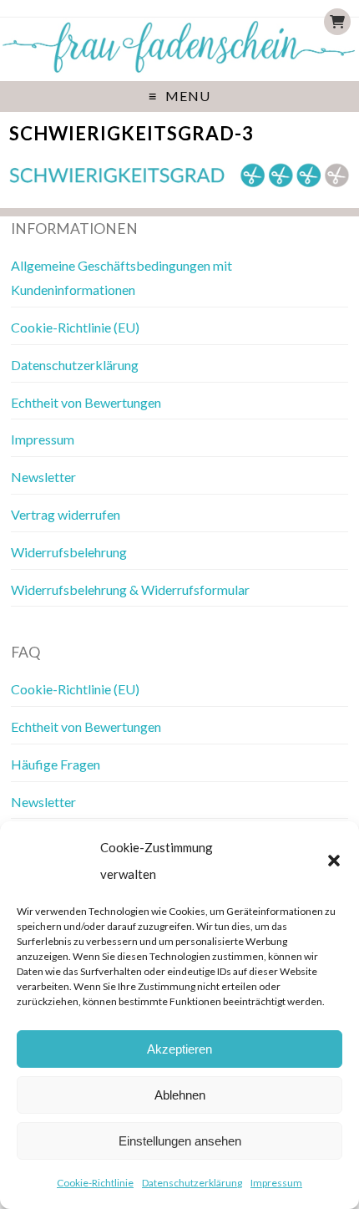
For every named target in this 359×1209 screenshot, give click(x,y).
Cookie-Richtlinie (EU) (75, 327)
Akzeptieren (179, 1049)
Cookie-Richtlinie (95, 1182)
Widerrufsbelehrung (69, 552)
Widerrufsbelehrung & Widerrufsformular (130, 589)
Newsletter (43, 477)
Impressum (276, 1182)
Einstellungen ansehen (180, 1141)
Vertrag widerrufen (65, 514)
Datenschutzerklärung (192, 1182)
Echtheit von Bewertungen (86, 402)
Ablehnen (179, 1095)
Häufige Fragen (55, 764)
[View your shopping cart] (337, 21)
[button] (334, 860)
